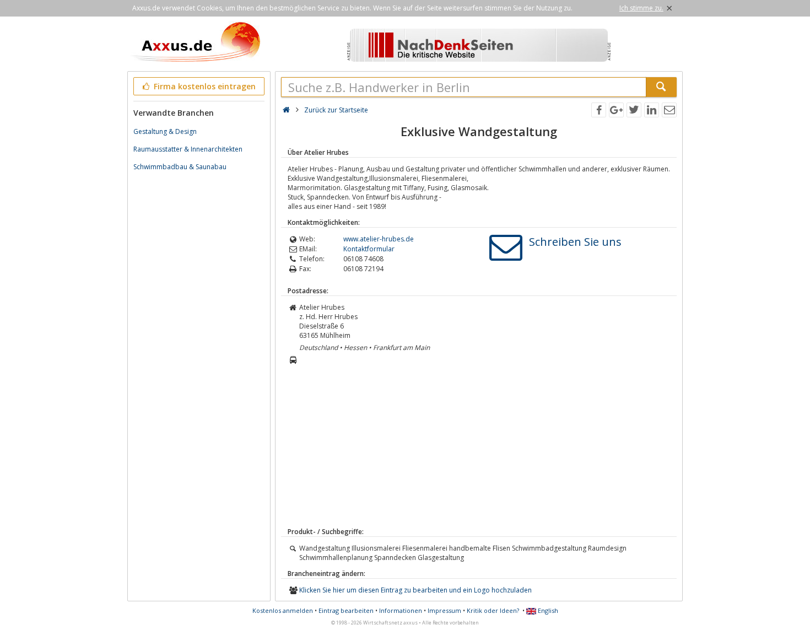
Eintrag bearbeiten (346, 610)
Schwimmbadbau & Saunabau (179, 166)
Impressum (444, 610)
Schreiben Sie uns (575, 241)
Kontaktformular (369, 249)
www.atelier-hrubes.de (378, 239)
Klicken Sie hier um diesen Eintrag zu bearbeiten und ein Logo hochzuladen (415, 590)
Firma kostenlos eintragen (204, 86)
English (547, 610)
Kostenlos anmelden (282, 610)
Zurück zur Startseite (336, 110)
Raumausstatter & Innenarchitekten (187, 149)
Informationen (400, 610)
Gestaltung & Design (165, 131)
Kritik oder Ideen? (493, 610)
